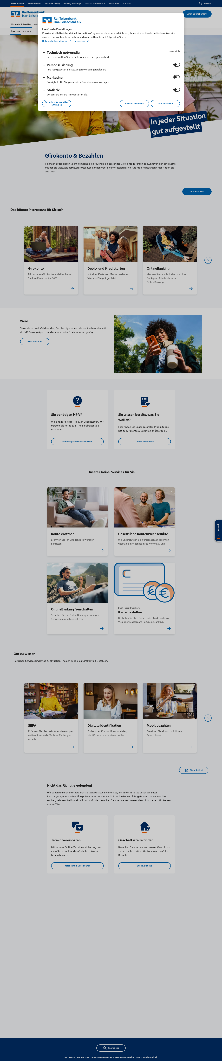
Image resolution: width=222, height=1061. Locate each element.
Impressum (80, 41)
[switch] (176, 65)
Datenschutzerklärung (55, 41)
